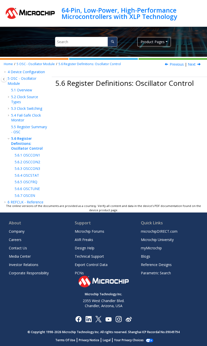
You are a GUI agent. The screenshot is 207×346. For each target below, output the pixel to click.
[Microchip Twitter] (98, 319)
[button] (6, 71)
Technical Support (89, 256)
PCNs (79, 273)
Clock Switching (26, 108)
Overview (21, 90)
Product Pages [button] (153, 41)
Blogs (145, 256)
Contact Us (18, 248)
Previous (177, 64)
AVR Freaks (84, 239)
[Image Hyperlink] (108, 319)
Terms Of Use (65, 340)
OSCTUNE (27, 188)
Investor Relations (23, 264)
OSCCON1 (27, 155)
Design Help (84, 248)
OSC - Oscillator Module (36, 64)
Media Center (20, 256)
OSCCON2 (27, 161)
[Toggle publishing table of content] (4, 79)
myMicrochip (151, 248)
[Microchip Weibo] (128, 319)
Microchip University (157, 239)
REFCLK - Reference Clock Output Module (25, 204)
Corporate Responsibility (29, 273)
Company (16, 231)
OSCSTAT (27, 175)
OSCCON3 (27, 168)
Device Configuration (26, 71)
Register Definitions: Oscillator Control (90, 64)
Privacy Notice (89, 340)
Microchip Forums (89, 231)
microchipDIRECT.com (159, 231)
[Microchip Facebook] (78, 319)
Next (192, 64)
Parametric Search (156, 273)
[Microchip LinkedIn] (88, 319)
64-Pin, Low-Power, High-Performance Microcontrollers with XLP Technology (119, 13)
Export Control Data (91, 264)
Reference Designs (156, 264)
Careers (15, 239)
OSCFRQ (26, 181)
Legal (107, 340)
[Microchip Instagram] (118, 319)
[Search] (112, 42)
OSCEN (25, 195)
